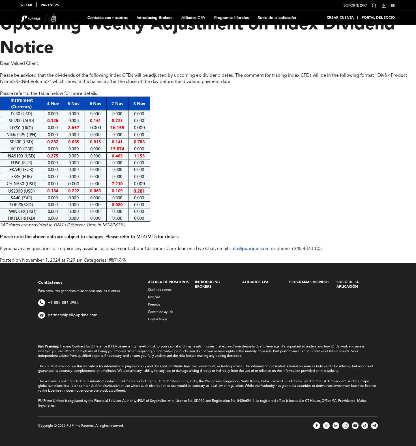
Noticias (154, 297)
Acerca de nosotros (168, 282)
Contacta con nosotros (107, 17)
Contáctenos (157, 319)
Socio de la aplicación (277, 17)
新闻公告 (118, 260)
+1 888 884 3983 (63, 302)
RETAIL (27, 5)
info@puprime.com (250, 248)
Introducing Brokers (154, 17)
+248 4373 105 (306, 248)
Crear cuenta (340, 18)
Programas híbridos (231, 17)
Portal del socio (378, 18)
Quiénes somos (159, 290)
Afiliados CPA (193, 17)
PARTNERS (50, 5)
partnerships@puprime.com (72, 315)
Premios (154, 304)
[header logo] (39, 17)
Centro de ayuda (160, 312)
